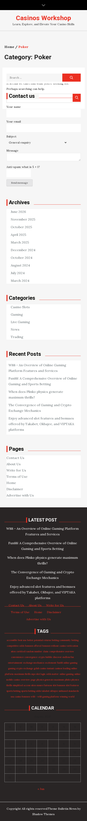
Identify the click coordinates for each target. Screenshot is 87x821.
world (71, 696)
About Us (13, 464)
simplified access (21, 685)
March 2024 (20, 281)
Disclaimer (14, 489)
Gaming (17, 314)
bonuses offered (33, 645)
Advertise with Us (20, 495)
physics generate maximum (50, 679)
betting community (61, 640)
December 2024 (23, 250)
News (15, 329)
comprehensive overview (61, 651)
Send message (19, 182)
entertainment (15, 662)
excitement (50, 662)
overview (25, 679)
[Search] (71, 78)
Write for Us (16, 470)
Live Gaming (20, 322)
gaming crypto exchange (20, 668)
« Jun (41, 789)
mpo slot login (38, 674)
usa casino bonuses (20, 696)
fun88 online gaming (67, 662)
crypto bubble (45, 657)
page (33, 679)
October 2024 (21, 258)
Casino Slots (20, 307)
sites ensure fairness (41, 685)
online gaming (66, 674)
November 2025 (23, 219)
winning (64, 696)
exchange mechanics (33, 662)
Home (11, 483)
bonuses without (50, 645)
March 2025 (20, 242)
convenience (17, 657)
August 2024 (20, 265)
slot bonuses (59, 685)
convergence (30, 657)
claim (45, 651)
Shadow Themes (43, 814)
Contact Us (15, 458)
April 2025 (18, 235)
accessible (12, 640)
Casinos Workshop (43, 18)
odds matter (52, 674)
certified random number (29, 651)
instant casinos (54, 668)
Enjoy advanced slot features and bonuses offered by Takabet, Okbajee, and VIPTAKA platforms (41, 424)
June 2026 (18, 212)
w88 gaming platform (48, 696)
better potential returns (39, 640)
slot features (72, 685)
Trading (17, 337)
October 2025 (21, 227)
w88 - (34, 696)
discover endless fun (63, 657)
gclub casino (40, 668)
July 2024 (18, 273)
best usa (22, 640)
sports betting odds (31, 691)
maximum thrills (22, 674)
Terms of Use (17, 476)
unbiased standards (69, 691)
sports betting (13, 691)
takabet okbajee (50, 691)
